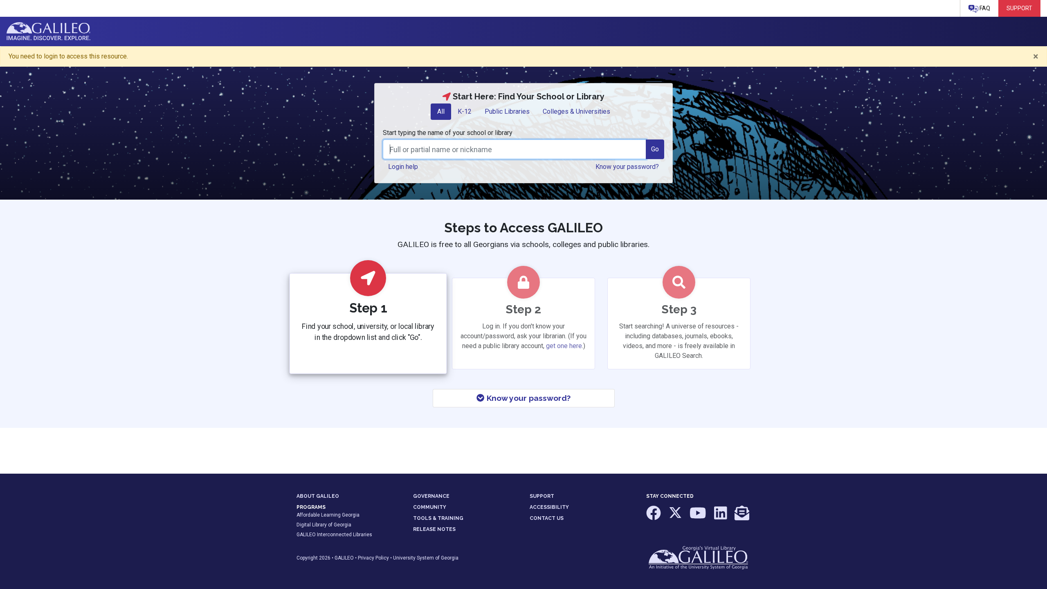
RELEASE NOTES (434, 529)
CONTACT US (547, 518)
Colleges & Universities (576, 111)
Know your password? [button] (627, 167)
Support (1019, 8)
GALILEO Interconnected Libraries (334, 534)
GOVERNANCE (431, 496)
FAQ (984, 8)
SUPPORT (542, 496)
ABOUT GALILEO (318, 496)
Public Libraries (507, 111)
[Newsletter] (742, 517)
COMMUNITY (429, 507)
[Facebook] (654, 517)
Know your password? (528, 397)
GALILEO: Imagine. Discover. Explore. (48, 31)
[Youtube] (699, 517)
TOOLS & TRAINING (438, 518)
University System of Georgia (425, 558)
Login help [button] (403, 167)
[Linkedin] (721, 517)
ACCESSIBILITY (549, 507)
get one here (564, 346)
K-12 (465, 111)
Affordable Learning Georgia (328, 515)
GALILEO (344, 558)
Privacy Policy (373, 558)
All (441, 111)
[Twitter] (676, 517)
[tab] (441, 111)
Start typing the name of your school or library (447, 133)
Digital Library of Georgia (324, 525)
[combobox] (514, 149)
